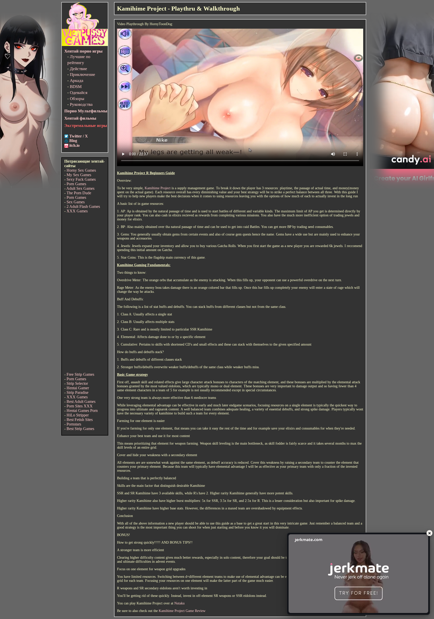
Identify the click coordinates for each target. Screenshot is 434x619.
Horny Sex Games (81, 170)
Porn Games (76, 184)
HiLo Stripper (78, 415)
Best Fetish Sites (80, 419)
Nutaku (179, 603)
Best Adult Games (81, 401)
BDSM (76, 86)
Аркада (76, 80)
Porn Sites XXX (80, 406)
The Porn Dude (79, 193)
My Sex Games (79, 175)
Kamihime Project (158, 188)
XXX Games (77, 211)
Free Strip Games (80, 374)
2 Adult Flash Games (83, 206)
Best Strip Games (80, 428)
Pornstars (74, 424)
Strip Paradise (77, 392)
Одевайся (78, 92)
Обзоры (77, 98)
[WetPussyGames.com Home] (85, 44)
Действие (78, 68)
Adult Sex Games (80, 188)
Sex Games (76, 202)
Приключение (82, 74)
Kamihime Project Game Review (182, 611)
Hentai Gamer (78, 388)
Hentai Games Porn (82, 410)
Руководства (81, 104)
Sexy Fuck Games (81, 179)
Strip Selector (77, 383)
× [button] (429, 533)
